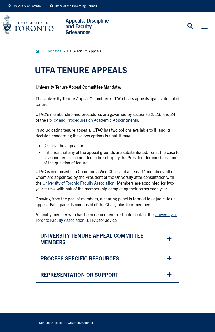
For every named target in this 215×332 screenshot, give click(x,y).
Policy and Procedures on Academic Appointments (92, 119)
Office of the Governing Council (76, 6)
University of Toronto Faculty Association (78, 182)
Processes (53, 51)
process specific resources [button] (79, 258)
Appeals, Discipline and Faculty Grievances (37, 51)
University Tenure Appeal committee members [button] (91, 238)
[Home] (31, 26)
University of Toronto (27, 6)
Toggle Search (191, 26)
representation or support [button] (79, 274)
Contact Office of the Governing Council (66, 322)
